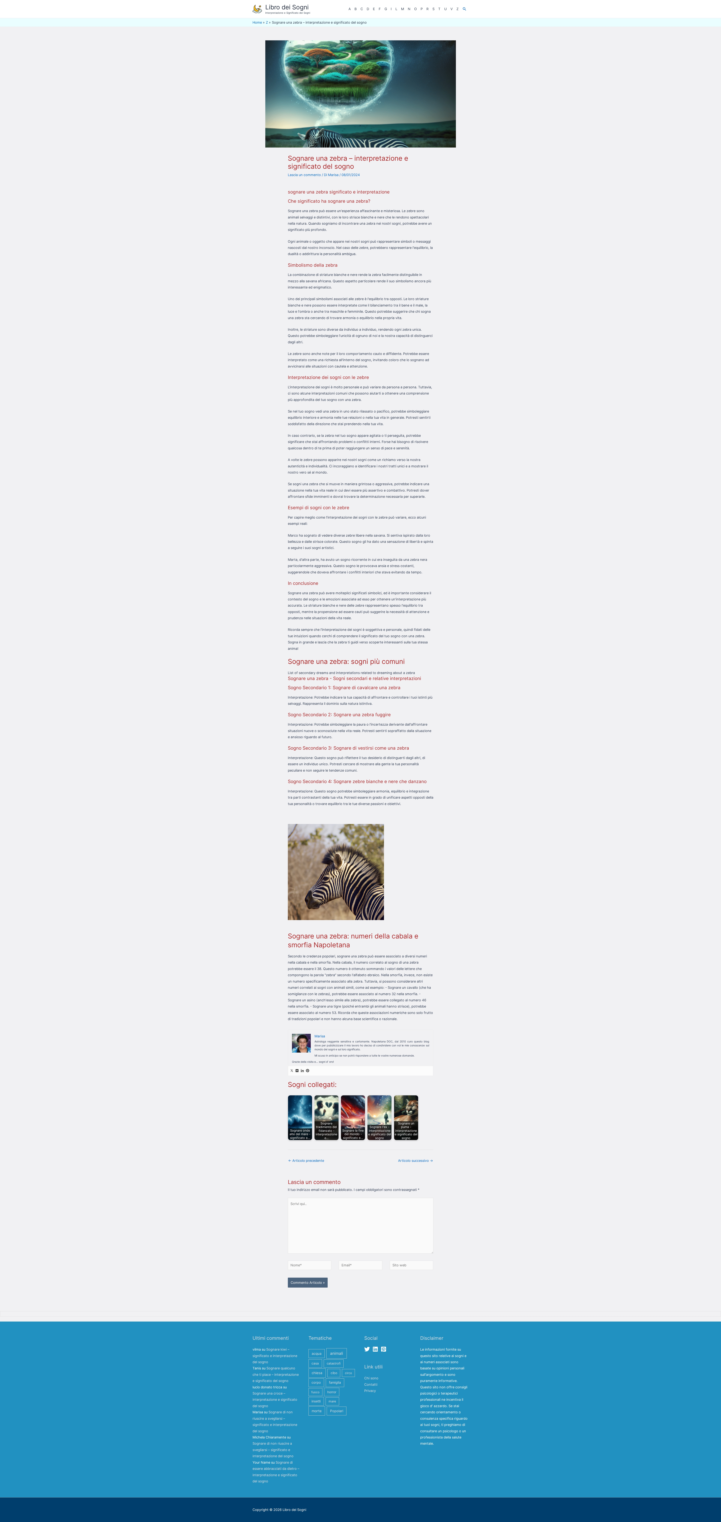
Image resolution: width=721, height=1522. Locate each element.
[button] (464, 9)
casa (315, 1363)
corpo (316, 1382)
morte (317, 1411)
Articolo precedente (306, 1161)
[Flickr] (297, 1071)
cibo (334, 1373)
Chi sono (371, 1378)
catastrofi (334, 1363)
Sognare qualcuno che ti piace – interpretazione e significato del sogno (276, 1374)
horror (331, 1392)
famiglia (335, 1382)
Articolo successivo (415, 1161)
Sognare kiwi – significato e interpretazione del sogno (275, 1355)
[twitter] (368, 1349)
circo (348, 1373)
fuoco (315, 1392)
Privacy (370, 1391)
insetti (316, 1401)
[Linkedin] (302, 1071)
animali (336, 1353)
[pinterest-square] (384, 1349)
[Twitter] (291, 1071)
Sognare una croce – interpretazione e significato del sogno (275, 1399)
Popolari (336, 1411)
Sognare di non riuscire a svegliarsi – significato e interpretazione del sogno (273, 1449)
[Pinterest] (307, 1071)
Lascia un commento (304, 175)
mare (332, 1401)
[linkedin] (376, 1349)
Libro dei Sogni (287, 7)
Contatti (370, 1384)
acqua (316, 1353)
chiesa (317, 1373)
